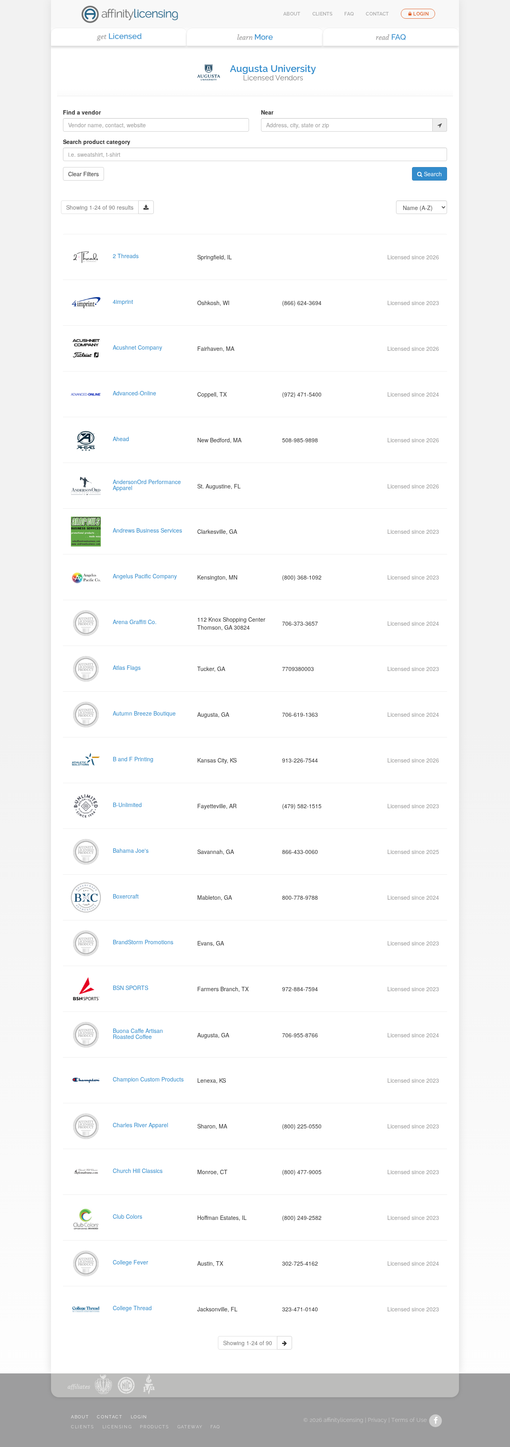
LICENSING (117, 1426)
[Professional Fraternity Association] (147, 1384)
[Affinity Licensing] (129, 14)
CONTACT (110, 1417)
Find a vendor (82, 112)
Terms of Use (409, 1420)
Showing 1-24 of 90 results (99, 207)
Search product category (96, 142)
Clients (322, 14)
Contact (377, 14)
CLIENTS (82, 1426)
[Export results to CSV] (146, 207)
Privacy (377, 1420)
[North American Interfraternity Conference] (125, 1384)
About (291, 14)
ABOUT (80, 1417)
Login (421, 14)
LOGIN (139, 1417)
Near (267, 112)
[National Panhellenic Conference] (103, 1384)
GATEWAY (190, 1426)
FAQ (349, 14)
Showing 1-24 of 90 (247, 1343)
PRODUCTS (154, 1426)
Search (432, 174)
